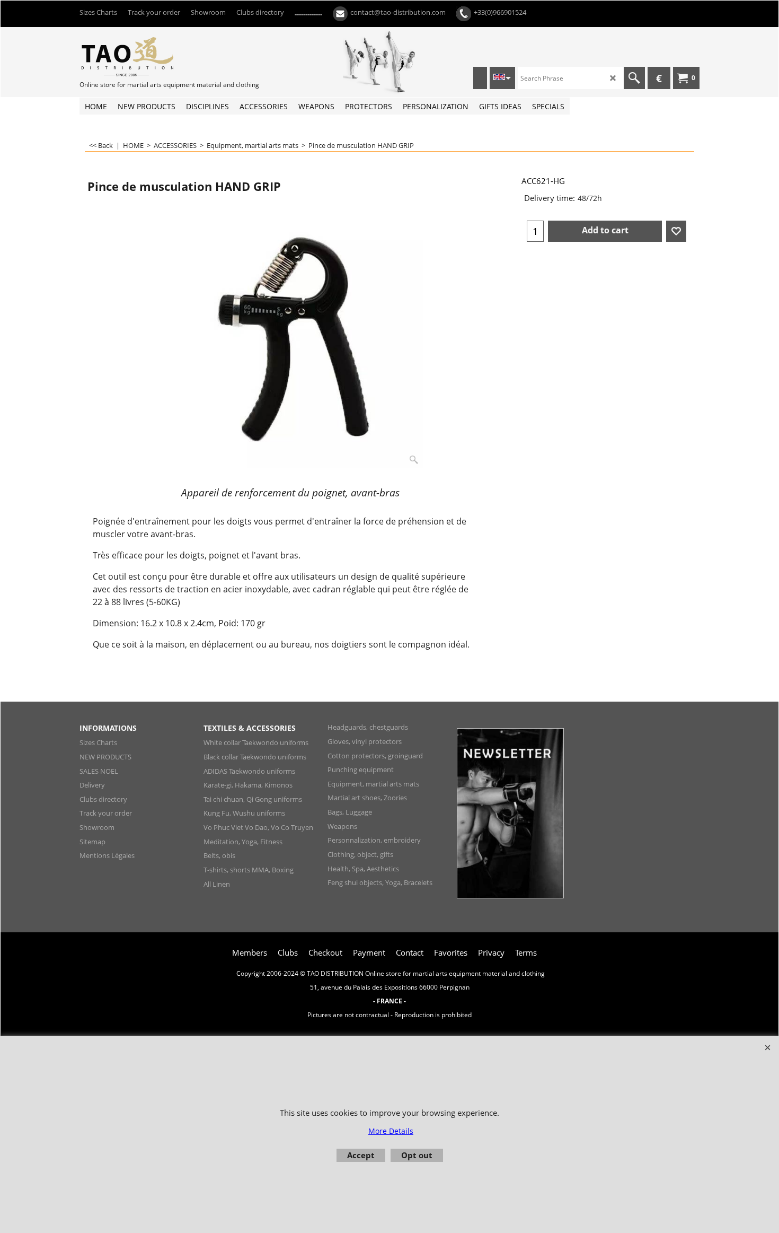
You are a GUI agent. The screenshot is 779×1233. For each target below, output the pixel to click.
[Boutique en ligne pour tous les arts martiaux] (158, 56)
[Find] (634, 78)
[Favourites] (676, 231)
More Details (390, 1131)
